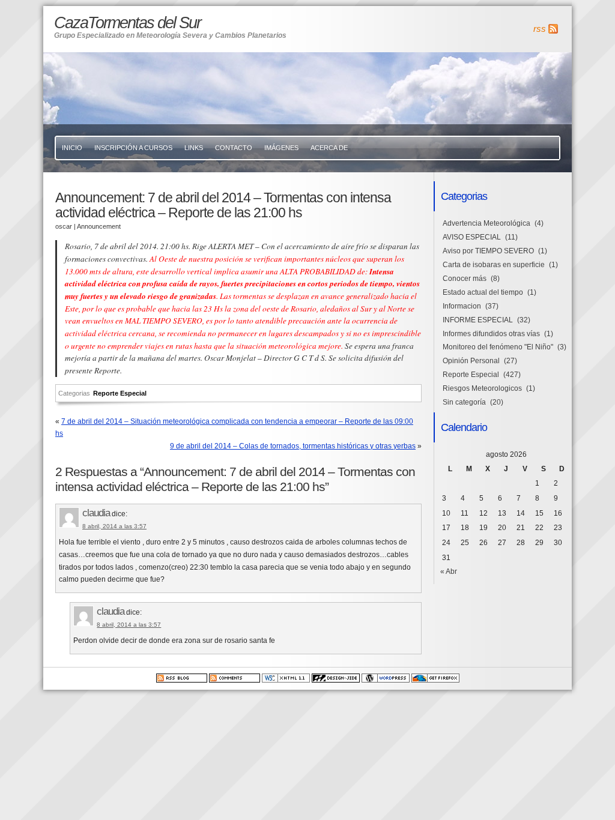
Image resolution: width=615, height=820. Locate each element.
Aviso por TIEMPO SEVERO (488, 251)
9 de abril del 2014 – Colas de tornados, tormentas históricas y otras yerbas (293, 446)
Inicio (72, 147)
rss (539, 29)
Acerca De (329, 147)
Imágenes (281, 147)
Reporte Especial (120, 393)
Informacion (462, 306)
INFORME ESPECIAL (478, 320)
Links (193, 147)
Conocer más (464, 278)
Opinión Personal (471, 361)
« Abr (448, 571)
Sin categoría (464, 402)
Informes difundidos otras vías (491, 334)
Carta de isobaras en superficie (494, 265)
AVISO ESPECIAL (472, 237)
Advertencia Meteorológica (486, 223)
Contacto (233, 147)
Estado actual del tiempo (483, 292)
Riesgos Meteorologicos (482, 388)
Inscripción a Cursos (133, 147)
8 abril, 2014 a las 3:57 (114, 526)
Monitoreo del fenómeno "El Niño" (498, 347)
